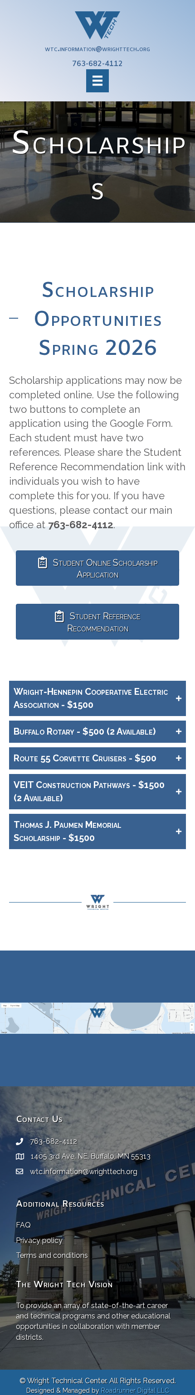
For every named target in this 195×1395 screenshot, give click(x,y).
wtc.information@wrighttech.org (97, 49)
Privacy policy (39, 1240)
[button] (97, 698)
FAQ (23, 1225)
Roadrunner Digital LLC (135, 1390)
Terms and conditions (52, 1255)
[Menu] (97, 80)
